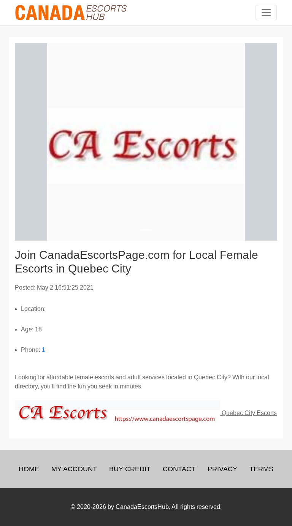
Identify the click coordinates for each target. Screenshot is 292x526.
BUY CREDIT (130, 469)
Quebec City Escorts (248, 413)
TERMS (261, 469)
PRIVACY (222, 469)
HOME (29, 469)
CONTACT (179, 469)
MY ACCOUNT (74, 469)
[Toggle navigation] (266, 12)
